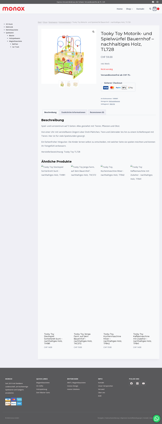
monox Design (72, 386)
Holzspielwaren (114, 101)
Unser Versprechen (105, 386)
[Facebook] (153, 2)
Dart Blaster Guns (43, 392)
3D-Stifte (39, 386)
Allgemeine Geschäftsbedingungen (131, 418)
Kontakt (140, 8)
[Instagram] (157, 2)
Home (120, 8)
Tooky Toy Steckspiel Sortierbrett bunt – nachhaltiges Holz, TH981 (53, 339)
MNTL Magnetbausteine (76, 382)
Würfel (112, 104)
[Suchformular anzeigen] (149, 9)
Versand (101, 389)
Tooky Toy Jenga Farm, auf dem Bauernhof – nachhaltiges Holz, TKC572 (83, 339)
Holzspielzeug (41, 389)
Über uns (101, 392)
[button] (93, 32)
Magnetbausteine (43, 382)
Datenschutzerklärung (112, 418)
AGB (99, 396)
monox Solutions (73, 389)
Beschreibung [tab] (50, 112)
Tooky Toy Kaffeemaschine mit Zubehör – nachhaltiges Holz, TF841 (142, 339)
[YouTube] (143, 383)
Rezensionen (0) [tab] (97, 112)
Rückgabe (101, 418)
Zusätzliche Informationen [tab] (73, 112)
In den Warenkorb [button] (54, 353)
